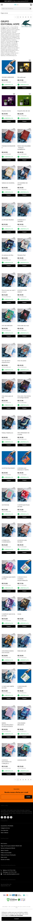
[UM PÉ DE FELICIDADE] (8, 465)
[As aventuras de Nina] (8, 251)
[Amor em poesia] (24, 358)
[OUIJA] (24, 611)
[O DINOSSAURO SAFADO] (24, 683)
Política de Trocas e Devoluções (8, 855)
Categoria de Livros (5, 828)
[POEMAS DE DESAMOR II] (8, 144)
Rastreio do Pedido (5, 859)
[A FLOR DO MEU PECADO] (24, 537)
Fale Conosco (4, 843)
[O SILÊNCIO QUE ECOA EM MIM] (8, 611)
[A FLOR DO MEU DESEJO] (24, 287)
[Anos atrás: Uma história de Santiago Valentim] (24, 393)
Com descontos (4, 830)
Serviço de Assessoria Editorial (8, 848)
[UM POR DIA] (8, 502)
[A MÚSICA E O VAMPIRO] (24, 217)
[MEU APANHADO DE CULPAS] (24, 430)
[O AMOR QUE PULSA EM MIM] (24, 502)
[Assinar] (28, 797)
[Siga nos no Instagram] (8, 817)
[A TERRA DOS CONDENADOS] (8, 537)
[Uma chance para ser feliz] (8, 393)
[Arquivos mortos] (8, 107)
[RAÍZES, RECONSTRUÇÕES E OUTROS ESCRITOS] (8, 721)
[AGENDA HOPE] (24, 758)
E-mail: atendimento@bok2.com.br (11, 874)
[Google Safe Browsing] (21, 899)
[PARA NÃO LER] (24, 648)
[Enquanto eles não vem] (24, 107)
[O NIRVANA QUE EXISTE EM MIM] (8, 575)
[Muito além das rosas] (24, 322)
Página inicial (4, 13)
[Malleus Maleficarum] (8, 430)
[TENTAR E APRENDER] (8, 73)
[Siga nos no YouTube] (5, 817)
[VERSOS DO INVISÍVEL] (8, 180)
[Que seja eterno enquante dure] (8, 358)
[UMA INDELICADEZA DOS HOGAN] (8, 648)
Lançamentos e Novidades (7, 825)
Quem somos (4, 857)
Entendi (16, 918)
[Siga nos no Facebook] (2, 817)
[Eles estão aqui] (24, 73)
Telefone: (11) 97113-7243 (8, 870)
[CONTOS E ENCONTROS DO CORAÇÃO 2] (8, 758)
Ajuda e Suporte (4, 850)
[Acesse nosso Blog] (11, 817)
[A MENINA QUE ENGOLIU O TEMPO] (24, 465)
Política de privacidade (6, 852)
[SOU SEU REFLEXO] (8, 322)
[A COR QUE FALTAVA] (8, 217)
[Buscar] (30, 8)
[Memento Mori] (24, 251)
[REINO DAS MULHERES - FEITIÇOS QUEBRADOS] (24, 144)
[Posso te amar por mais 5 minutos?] (8, 287)
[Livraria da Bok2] (16, 5)
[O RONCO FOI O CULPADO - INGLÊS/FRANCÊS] (24, 575)
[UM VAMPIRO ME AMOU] (24, 180)
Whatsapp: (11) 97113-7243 (9, 872)
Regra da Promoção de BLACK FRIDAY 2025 (11, 845)
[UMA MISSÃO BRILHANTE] (24, 721)
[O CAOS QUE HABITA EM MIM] (8, 683)
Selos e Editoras (4, 832)
